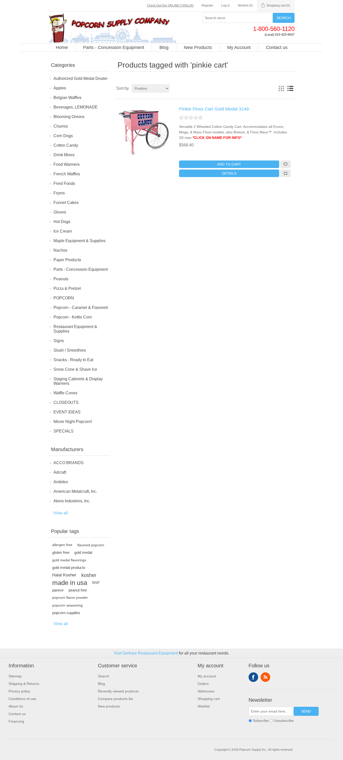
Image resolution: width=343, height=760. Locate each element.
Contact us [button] (277, 47)
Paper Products (67, 260)
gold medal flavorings (69, 560)
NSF (96, 582)
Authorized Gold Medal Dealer (80, 78)
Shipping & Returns (24, 684)
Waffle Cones (65, 393)
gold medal (83, 552)
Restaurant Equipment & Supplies (75, 328)
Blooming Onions (68, 117)
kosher (88, 575)
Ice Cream (62, 231)
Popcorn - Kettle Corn (72, 317)
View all (60, 513)
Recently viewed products (118, 691)
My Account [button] (239, 47)
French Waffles (66, 174)
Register (207, 5)
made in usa (69, 582)
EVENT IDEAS (67, 412)
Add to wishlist (285, 164)
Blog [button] (163, 47)
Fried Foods (64, 183)
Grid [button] (281, 88)
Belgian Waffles (67, 97)
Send (306, 711)
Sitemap (15, 676)
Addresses (206, 691)
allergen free (62, 545)
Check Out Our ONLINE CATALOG (170, 5)
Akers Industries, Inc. (71, 501)
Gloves (59, 212)
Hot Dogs (61, 222)
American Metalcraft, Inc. (75, 491)
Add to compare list (285, 173)
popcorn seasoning (67, 605)
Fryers (59, 193)
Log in (225, 5)
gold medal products (68, 567)
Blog (101, 684)
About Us (16, 706)
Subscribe (261, 721)
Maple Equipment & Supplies (79, 241)
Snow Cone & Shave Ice (75, 369)
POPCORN (63, 298)
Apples (59, 88)
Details (229, 173)
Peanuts (60, 279)
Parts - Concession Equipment (80, 269)
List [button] (290, 88)
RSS (265, 677)
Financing (16, 721)
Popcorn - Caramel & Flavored (80, 307)
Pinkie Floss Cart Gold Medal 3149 (214, 109)
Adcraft (59, 472)
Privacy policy (19, 691)
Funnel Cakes (66, 202)
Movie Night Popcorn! (72, 421)
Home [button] (62, 47)
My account (207, 676)
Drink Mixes (64, 155)
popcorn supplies (66, 613)
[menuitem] (62, 47)
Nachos (60, 250)
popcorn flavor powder (70, 598)
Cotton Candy (65, 145)
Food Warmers (66, 164)
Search (283, 18)
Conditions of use (22, 699)
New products (109, 706)
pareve (58, 590)
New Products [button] (198, 47)
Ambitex (60, 482)
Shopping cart (209, 699)
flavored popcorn (90, 545)
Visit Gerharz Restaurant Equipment (146, 653)
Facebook (253, 677)
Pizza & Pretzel (67, 288)
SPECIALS (63, 431)
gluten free (60, 552)
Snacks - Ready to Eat (73, 360)
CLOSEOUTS (66, 402)
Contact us (17, 714)
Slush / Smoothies (69, 350)
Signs (58, 341)
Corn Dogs (63, 136)
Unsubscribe (284, 721)
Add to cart (229, 164)
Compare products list (115, 699)
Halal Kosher (64, 575)
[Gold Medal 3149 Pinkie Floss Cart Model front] (144, 131)
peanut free (78, 590)
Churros (60, 126)
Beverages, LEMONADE (75, 107)
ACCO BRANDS (68, 463)
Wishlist (204, 706)
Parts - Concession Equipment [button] (113, 47)
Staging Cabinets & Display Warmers (78, 381)
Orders (203, 684)
